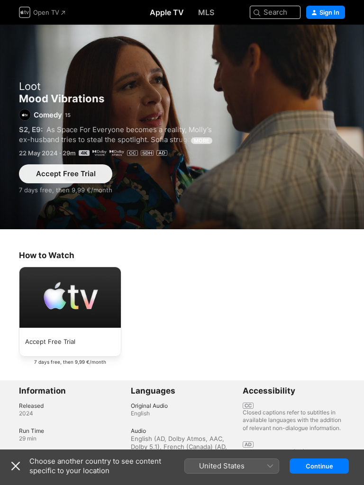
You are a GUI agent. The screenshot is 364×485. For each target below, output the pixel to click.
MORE (201, 140)
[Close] (15, 466)
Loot (30, 86)
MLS (206, 12)
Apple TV (167, 12)
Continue (319, 466)
